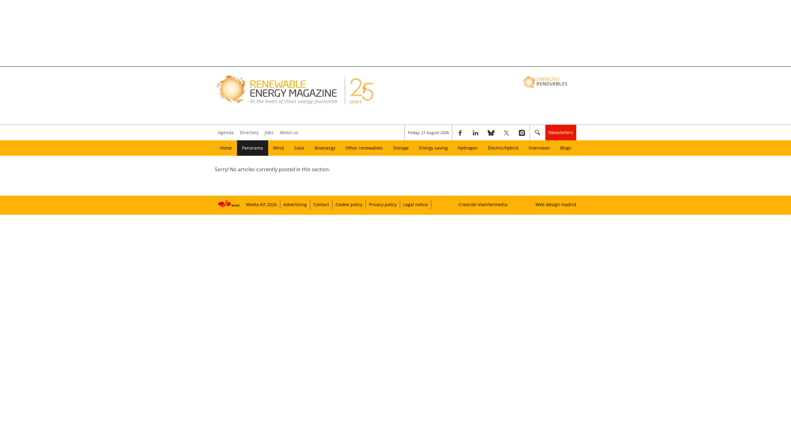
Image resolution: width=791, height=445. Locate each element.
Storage (401, 148)
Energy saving (433, 148)
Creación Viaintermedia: (483, 204)
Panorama (252, 148)
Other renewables (364, 148)
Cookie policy (349, 204)
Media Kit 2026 (261, 204)
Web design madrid (555, 204)
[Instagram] (522, 132)
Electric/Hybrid (503, 148)
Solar (299, 148)
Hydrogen (468, 148)
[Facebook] (460, 132)
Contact (321, 204)
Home (226, 148)
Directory (249, 132)
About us (289, 132)
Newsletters (560, 132)
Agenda (226, 132)
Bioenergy (325, 148)
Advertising (295, 204)
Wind (278, 148)
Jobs (269, 132)
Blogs (565, 148)
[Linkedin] (475, 132)
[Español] (545, 82)
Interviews (539, 148)
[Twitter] (506, 132)
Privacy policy (383, 204)
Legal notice (415, 204)
